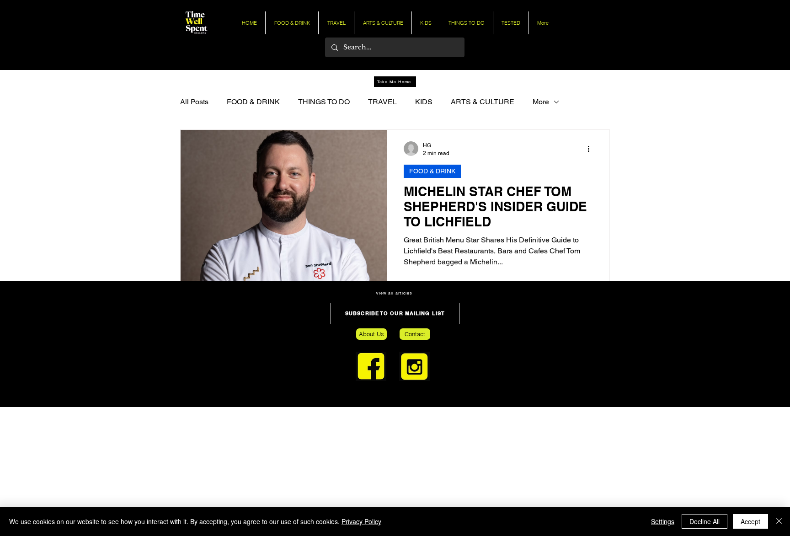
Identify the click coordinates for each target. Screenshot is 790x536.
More (541, 101)
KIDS (423, 101)
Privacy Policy (361, 521)
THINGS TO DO (324, 101)
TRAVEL (382, 101)
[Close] (779, 521)
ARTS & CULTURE (482, 101)
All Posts (194, 101)
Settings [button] (662, 521)
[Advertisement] (274, 471)
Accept (750, 521)
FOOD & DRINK (253, 101)
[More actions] (591, 148)
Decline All (704, 521)
